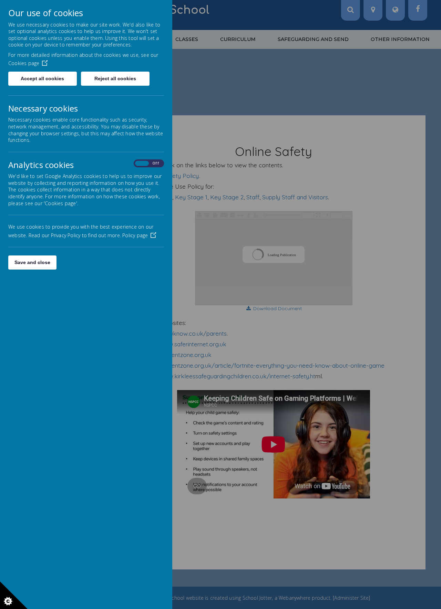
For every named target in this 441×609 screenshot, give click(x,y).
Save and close (32, 262)
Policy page (135, 235)
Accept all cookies (42, 78)
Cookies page (23, 63)
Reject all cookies (115, 78)
